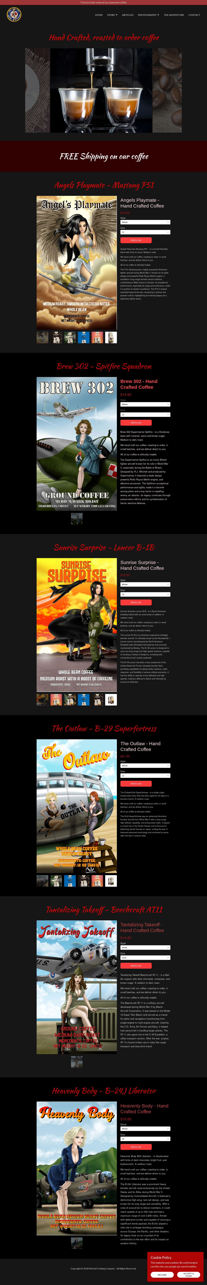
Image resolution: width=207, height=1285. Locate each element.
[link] (14, 14)
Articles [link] (127, 15)
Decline (162, 1275)
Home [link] (99, 15)
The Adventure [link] (174, 15)
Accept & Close (188, 1274)
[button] (112, 15)
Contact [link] (194, 15)
